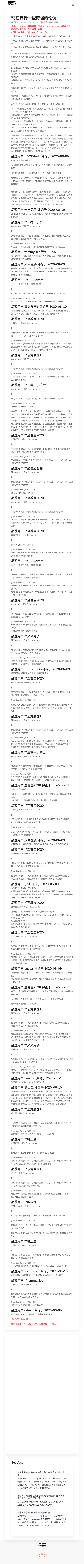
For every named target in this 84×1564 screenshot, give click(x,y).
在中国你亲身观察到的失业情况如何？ (34, 1512)
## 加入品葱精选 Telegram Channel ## (29, 32)
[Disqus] (42, 1368)
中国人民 (42, 22)
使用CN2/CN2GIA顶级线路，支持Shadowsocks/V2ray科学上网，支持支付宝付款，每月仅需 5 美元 (42, 27)
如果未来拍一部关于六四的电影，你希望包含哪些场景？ (41, 1473)
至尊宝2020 (17, 22)
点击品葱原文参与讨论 (20, 1319)
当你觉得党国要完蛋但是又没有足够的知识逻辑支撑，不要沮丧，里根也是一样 (42, 1496)
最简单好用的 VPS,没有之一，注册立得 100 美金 (33, 1323)
